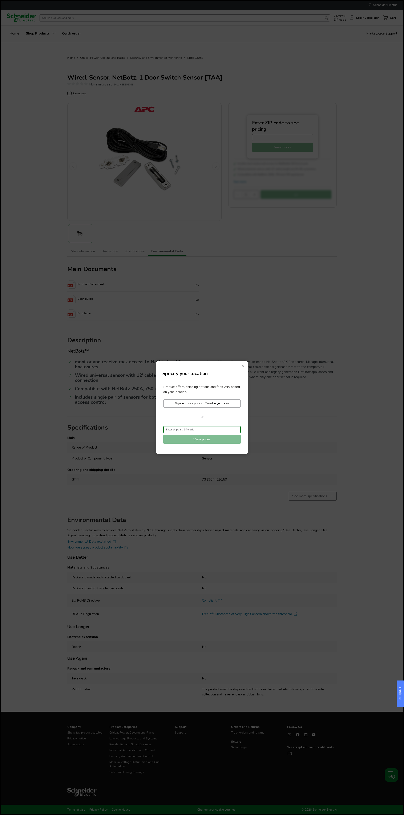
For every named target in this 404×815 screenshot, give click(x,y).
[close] (243, 366)
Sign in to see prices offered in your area (202, 403)
